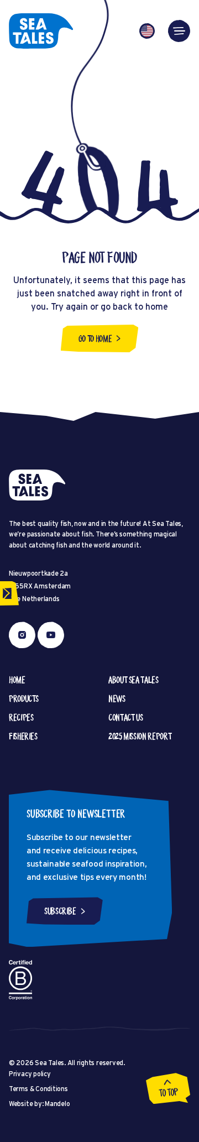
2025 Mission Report (139, 736)
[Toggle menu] (179, 31)
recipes (21, 717)
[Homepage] (41, 31)
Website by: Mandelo (39, 1103)
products (24, 698)
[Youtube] (51, 635)
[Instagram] (22, 635)
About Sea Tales (133, 680)
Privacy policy (30, 1074)
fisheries (23, 736)
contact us (125, 717)
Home (17, 680)
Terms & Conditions (38, 1088)
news (116, 698)
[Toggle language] (147, 31)
